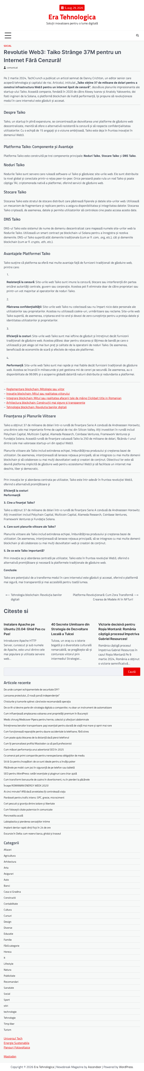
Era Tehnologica (72, 16)
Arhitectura (10, 862)
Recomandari (11, 982)
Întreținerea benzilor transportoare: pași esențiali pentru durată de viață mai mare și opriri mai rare (58, 725)
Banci (7, 886)
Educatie (8, 934)
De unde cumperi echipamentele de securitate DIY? (31, 689)
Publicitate (9, 976)
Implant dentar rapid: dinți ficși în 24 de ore (27, 827)
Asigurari (9, 874)
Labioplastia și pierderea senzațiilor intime (27, 821)
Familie (8, 940)
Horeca (7, 952)
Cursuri (8, 916)
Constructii (10, 898)
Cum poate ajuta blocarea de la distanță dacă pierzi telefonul (36, 737)
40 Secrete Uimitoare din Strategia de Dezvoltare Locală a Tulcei (70, 629)
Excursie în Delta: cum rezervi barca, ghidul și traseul (32, 833)
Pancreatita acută (13, 815)
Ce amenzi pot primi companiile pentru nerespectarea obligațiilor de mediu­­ (44, 755)
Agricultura (10, 856)
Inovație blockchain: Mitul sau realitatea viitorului (38, 393)
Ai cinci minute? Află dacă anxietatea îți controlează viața (34, 791)
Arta (6, 868)
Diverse (8, 928)
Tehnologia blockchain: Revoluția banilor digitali (36, 407)
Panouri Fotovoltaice (17, 1047)
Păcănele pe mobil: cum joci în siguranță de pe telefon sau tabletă (39, 767)
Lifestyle (8, 964)
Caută (132, 671)
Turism (7, 1030)
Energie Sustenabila (16, 1043)
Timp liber (9, 1024)
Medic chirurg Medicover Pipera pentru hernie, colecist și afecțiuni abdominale (46, 719)
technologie (10, 1012)
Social (7, 45)
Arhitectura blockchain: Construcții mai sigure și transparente (45, 402)
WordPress (126, 1067)
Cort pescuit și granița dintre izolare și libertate (29, 803)
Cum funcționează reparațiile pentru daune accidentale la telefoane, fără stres (46, 731)
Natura (7, 970)
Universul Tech (13, 1038)
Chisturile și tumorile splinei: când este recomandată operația (37, 701)
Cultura (8, 910)
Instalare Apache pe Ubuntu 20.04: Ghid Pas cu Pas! (24, 629)
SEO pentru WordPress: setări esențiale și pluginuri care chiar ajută (40, 773)
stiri (6, 1006)
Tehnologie (10, 1018)
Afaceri (7, 850)
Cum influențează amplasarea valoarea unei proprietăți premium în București (46, 713)
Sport (7, 1000)
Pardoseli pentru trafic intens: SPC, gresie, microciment (34, 797)
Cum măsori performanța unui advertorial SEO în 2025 (34, 749)
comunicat (12, 67)
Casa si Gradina (12, 892)
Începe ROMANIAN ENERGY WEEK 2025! (26, 785)
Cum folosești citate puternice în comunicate (28, 809)
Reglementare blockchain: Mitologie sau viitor (35, 389)
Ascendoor (94, 1067)
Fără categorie (11, 946)
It (4, 958)
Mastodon (10, 1056)
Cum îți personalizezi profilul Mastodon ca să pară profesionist (38, 743)
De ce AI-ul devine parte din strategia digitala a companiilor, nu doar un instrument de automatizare (58, 707)
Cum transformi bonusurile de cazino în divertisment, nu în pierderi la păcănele (47, 779)
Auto (6, 880)
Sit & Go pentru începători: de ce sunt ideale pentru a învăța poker (39, 761)
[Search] (137, 35)
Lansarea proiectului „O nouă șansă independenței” (32, 695)
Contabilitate (11, 904)
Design (7, 922)
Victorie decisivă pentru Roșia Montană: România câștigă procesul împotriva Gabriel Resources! (118, 631)
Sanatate (9, 988)
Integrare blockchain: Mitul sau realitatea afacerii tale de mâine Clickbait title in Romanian (64, 398)
